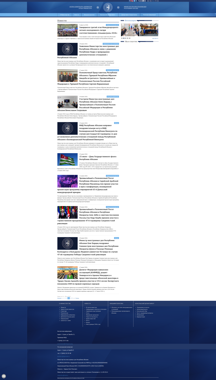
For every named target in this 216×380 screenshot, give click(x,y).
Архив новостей (90, 318)
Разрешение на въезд (143, 307)
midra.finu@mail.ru (62, 375)
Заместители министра (67, 309)
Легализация (140, 315)
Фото (87, 320)
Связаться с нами (66, 320)
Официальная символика (68, 315)
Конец (77, 298)
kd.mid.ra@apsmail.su (63, 356)
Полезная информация (149, 15)
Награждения (65, 318)
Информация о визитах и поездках (96, 309)
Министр (63, 307)
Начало (59, 298)
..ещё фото (155, 38)
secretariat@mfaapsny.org (65, 344)
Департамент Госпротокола (129, 15)
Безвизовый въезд (142, 309)
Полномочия (64, 313)
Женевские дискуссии (92, 315)
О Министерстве (64, 15)
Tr (155, 1)
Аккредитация (141, 317)
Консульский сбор (142, 311)
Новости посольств (112, 25)
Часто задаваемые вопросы (145, 313)
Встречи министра (112, 96)
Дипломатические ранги (68, 317)
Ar (158, 1)
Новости (76, 15)
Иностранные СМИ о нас (93, 324)
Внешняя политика (89, 15)
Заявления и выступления (111, 44)
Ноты (116, 123)
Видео (88, 322)
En (150, 1)
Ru (153, 1)
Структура (64, 311)
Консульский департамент (107, 15)
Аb (148, 1)
